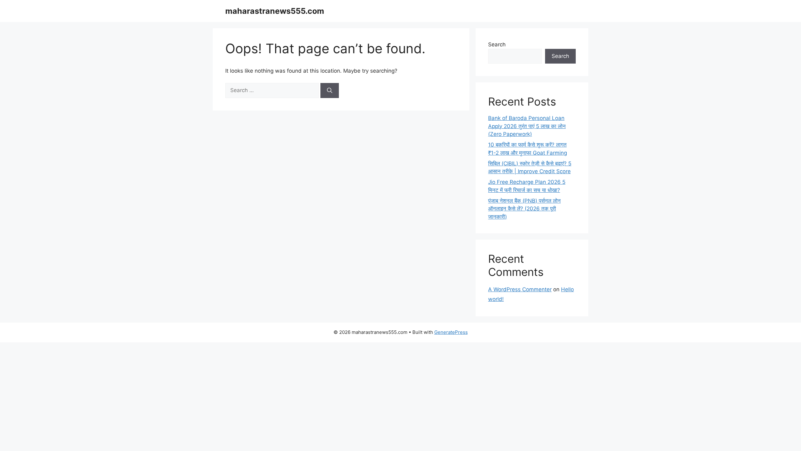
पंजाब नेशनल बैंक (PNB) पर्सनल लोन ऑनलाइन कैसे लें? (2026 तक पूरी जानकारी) (524, 209)
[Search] (329, 90)
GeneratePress (451, 332)
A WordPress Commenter (520, 289)
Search (497, 44)
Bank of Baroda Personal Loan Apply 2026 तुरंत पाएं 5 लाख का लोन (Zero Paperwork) (527, 126)
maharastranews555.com (274, 11)
